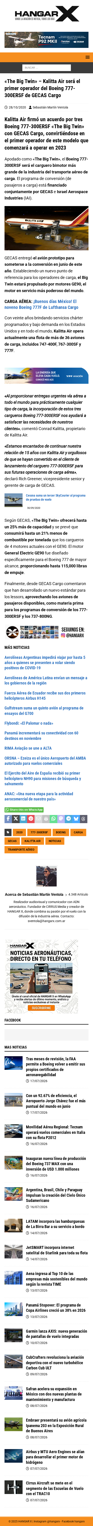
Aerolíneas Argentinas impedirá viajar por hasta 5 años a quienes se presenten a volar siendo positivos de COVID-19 (45, 662)
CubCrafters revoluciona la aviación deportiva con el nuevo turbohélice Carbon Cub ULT (55, 1362)
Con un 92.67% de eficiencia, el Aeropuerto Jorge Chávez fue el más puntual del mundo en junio (56, 1101)
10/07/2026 (38, 1343)
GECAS (12, 841)
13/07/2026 (38, 1290)
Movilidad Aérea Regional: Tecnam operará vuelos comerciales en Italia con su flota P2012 (55, 1132)
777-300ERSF (39, 832)
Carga (78, 832)
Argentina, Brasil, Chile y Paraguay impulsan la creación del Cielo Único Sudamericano (55, 1195)
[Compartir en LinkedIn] (23, 819)
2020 (19, 832)
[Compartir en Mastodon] (61, 819)
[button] (87, 57)
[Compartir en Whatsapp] (53, 819)
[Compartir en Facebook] (8, 819)
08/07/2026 (38, 1406)
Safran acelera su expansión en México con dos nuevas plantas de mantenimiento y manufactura (54, 1394)
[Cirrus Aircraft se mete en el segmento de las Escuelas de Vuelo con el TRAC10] (14, 1487)
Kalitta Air (33, 841)
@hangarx (53, 1521)
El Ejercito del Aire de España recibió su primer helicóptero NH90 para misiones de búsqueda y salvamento (43, 778)
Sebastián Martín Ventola (50, 107)
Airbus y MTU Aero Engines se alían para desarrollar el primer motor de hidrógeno (55, 1457)
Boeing (61, 832)
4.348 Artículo (78, 894)
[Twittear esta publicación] (15, 819)
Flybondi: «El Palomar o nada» (29, 723)
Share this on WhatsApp (26, 809)
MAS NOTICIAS (16, 1047)
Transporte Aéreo (21, 849)
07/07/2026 (38, 1468)
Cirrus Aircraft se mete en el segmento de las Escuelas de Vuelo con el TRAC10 (55, 1488)
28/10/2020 (17, 107)
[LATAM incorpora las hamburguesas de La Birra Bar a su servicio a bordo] (14, 1225)
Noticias (55, 841)
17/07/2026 (38, 1081)
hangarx (79, 1521)
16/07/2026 (38, 1144)
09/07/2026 (38, 1374)
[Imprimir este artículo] (46, 819)
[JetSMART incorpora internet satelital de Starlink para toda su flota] (14, 1251)
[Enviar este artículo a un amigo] (38, 819)
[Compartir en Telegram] (68, 819)
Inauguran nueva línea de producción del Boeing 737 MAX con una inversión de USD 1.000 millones (56, 1164)
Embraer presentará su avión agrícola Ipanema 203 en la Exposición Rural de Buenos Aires (56, 1425)
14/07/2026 (38, 1233)
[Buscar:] (46, 67)
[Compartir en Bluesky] (76, 819)
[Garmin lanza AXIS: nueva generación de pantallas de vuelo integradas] (14, 1335)
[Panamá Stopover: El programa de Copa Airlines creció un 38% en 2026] (14, 1309)
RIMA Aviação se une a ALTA (28, 748)
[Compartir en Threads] (83, 819)
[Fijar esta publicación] (31, 819)
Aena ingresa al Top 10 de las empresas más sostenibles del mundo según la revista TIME (56, 1279)
